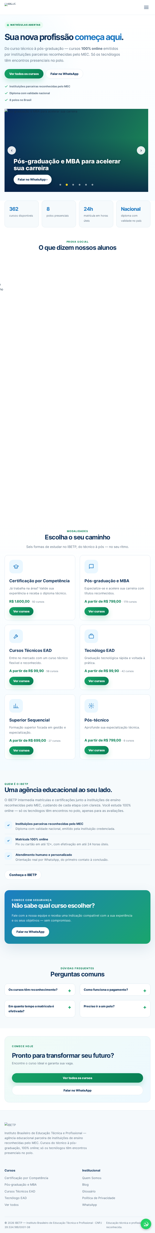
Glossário (89, 1191)
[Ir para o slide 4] (79, 185)
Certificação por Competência (26, 1178)
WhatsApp (89, 1205)
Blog (85, 1184)
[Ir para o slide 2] (67, 185)
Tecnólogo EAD (16, 1198)
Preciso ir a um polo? (99, 1006)
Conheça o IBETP (23, 875)
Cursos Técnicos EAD (20, 1191)
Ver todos (12, 1205)
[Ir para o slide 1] (60, 185)
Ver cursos (21, 611)
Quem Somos (91, 1178)
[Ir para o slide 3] (73, 185)
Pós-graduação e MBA (21, 1184)
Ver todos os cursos (24, 74)
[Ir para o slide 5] (86, 185)
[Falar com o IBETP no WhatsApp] (146, 1224)
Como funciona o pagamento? (106, 989)
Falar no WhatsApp (64, 74)
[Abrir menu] (146, 7)
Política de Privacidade (98, 1198)
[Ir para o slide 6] (92, 185)
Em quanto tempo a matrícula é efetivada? (31, 1008)
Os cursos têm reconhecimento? (33, 989)
